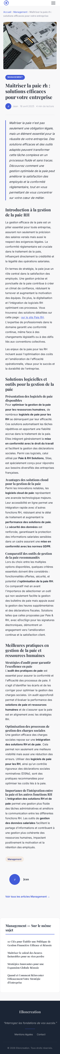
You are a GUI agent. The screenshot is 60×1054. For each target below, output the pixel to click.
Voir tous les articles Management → (27, 896)
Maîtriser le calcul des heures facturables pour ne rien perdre (26, 954)
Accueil (7, 12)
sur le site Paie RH (32, 317)
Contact (41, 1034)
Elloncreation (30, 1011)
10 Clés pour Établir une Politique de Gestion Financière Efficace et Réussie (30, 943)
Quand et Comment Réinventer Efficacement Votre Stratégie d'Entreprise (26, 979)
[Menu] (53, 3)
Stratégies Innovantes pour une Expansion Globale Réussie (26, 965)
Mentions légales (23, 1034)
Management (20, 12)
